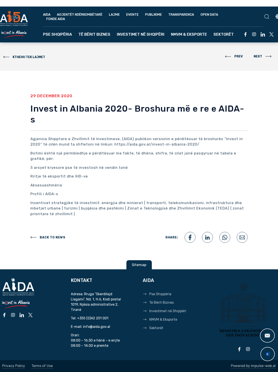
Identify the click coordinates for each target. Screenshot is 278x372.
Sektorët (223, 34)
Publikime (153, 15)
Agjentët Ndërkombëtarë (79, 15)
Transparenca (181, 15)
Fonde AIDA (55, 19)
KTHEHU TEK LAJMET (29, 57)
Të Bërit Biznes (94, 34)
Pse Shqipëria (57, 34)
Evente (132, 15)
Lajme (114, 15)
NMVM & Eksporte (189, 34)
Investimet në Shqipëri (140, 34)
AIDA (46, 15)
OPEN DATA (209, 15)
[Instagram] (254, 34)
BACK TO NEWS (52, 237)
